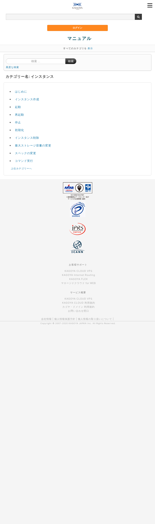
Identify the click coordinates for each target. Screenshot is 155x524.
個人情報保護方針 (64, 318)
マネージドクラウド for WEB (78, 283)
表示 (90, 48)
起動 (18, 107)
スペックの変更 (25, 153)
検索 (71, 61)
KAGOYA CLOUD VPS (78, 270)
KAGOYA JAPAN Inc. (80, 323)
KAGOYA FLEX (78, 279)
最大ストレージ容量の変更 (33, 145)
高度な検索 (12, 67)
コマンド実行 (24, 160)
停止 (18, 122)
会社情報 (46, 318)
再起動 (19, 114)
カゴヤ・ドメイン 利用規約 (78, 306)
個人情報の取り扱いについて (95, 318)
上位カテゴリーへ (21, 168)
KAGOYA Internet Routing (78, 274)
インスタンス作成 (27, 99)
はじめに (21, 91)
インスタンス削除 (27, 137)
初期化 (19, 130)
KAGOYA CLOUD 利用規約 (78, 302)
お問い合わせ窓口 (78, 310)
